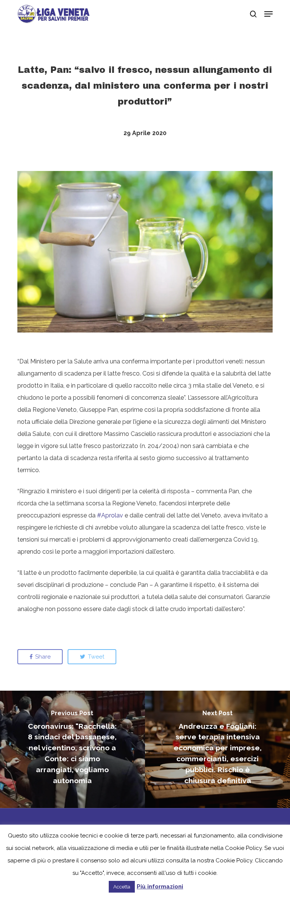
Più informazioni (160, 886)
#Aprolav (110, 515)
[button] (268, 14)
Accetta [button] (121, 887)
